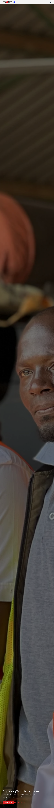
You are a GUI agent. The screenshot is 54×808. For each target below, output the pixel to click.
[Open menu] (50, 2)
